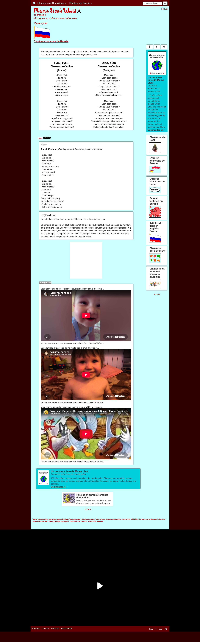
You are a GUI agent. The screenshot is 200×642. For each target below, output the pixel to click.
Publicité (55, 628)
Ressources (66, 628)
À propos (36, 628)
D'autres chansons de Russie (51, 41)
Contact (45, 628)
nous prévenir (53, 343)
